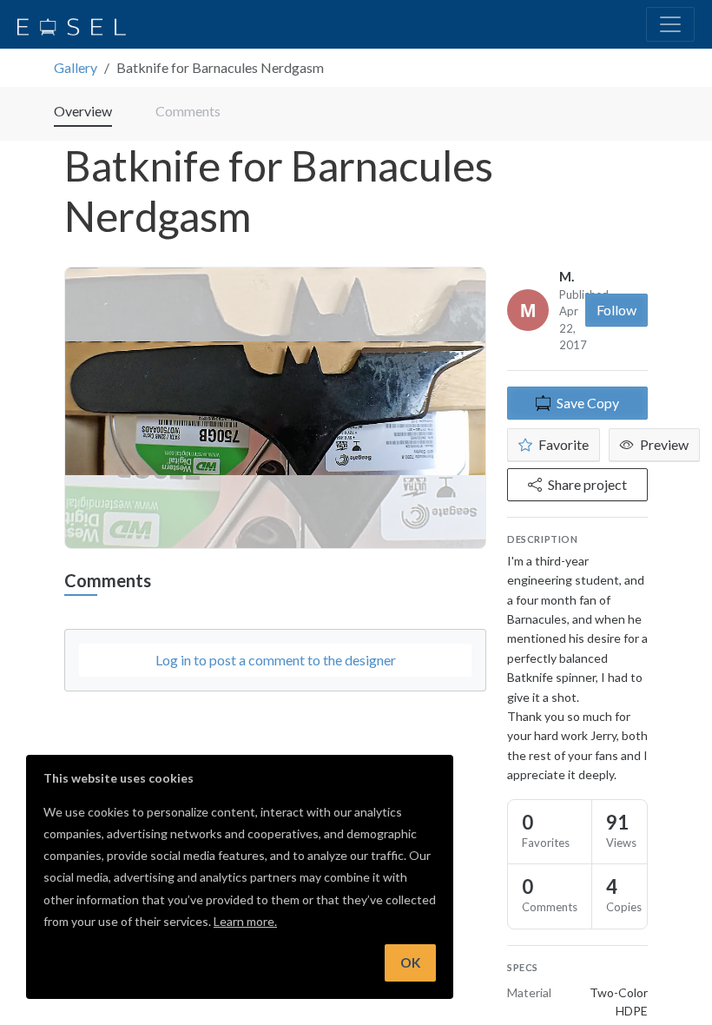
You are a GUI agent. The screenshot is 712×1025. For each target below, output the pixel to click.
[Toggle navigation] (670, 24)
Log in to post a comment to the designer (275, 659)
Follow (616, 309)
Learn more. (245, 921)
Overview (83, 110)
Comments (188, 110)
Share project (587, 484)
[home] (71, 24)
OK (410, 962)
